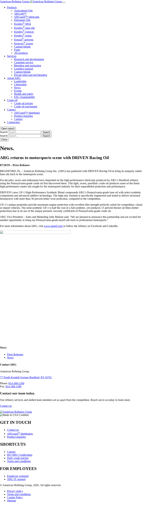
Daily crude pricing (17, 458)
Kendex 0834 (22, 23)
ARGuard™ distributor (27, 112)
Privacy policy (15, 491)
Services (11, 56)
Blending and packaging (27, 65)
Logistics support (23, 68)
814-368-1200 (16, 383)
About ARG (14, 78)
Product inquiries (23, 115)
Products (12, 7)
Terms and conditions (19, 461)
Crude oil (12, 100)
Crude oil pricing (23, 103)
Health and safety (23, 93)
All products (21, 52)
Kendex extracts (24, 31)
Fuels (17, 49)
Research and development (29, 59)
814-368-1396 (13, 386)
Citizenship (20, 84)
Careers (18, 119)
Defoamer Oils (22, 20)
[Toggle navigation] (64, 2)
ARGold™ (20, 13)
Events (18, 90)
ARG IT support (16, 479)
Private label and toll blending (30, 74)
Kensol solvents (23, 39)
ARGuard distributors (20, 433)
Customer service (23, 62)
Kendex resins (23, 35)
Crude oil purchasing (25, 106)
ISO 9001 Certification (19, 454)
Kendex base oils (24, 27)
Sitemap (11, 500)
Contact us (6, 405)
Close (4, 139)
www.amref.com (53, 226)
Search (4, 132)
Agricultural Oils (23, 10)
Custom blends (22, 46)
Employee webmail (17, 476)
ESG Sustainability (24, 97)
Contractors (13, 122)
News (17, 87)
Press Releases (15, 354)
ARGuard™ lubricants (26, 16)
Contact (11, 109)
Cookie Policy (15, 497)
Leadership (20, 81)
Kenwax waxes (23, 43)
